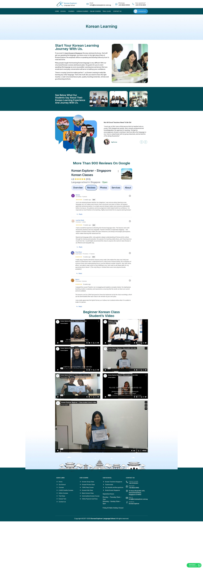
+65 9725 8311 (140, 5)
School (63, 11)
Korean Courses (82, 11)
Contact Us (117, 11)
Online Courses (95, 11)
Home (57, 11)
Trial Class (106, 11)
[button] (141, 142)
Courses (71, 11)
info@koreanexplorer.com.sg (100, 5)
